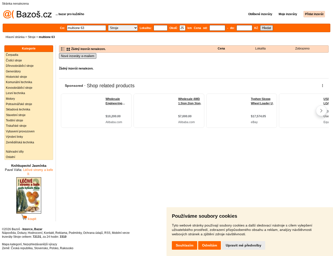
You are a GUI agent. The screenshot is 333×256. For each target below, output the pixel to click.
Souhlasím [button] (184, 245)
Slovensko (41, 248)
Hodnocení (35, 233)
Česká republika (22, 248)
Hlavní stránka (15, 37)
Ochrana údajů (93, 233)
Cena (221, 48)
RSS (107, 233)
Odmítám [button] (209, 245)
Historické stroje (16, 77)
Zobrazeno (302, 48)
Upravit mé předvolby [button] (243, 245)
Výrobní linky (14, 136)
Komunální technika (19, 82)
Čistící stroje (14, 60)
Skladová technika (18, 109)
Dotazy (21, 233)
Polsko (54, 248)
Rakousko (66, 248)
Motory (10, 98)
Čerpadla (12, 55)
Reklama (61, 233)
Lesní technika (15, 93)
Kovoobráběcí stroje (19, 87)
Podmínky (75, 233)
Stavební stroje (16, 115)
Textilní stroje (14, 120)
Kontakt (49, 233)
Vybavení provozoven (20, 131)
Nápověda (9, 233)
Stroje (32, 37)
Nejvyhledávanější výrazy (40, 244)
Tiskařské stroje (16, 126)
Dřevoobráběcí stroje (20, 66)
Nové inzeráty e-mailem (77, 56)
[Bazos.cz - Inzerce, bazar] (27, 17)
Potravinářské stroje (19, 104)
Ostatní (10, 157)
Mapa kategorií (12, 244)
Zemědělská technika (20, 142)
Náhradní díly (15, 151)
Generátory (13, 71)
